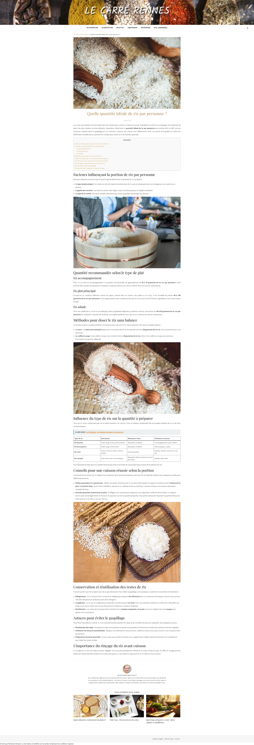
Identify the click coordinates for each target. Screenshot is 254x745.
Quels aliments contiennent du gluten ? (89, 720)
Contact (177, 739)
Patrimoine (145, 28)
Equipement (133, 28)
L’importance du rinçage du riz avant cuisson (89, 168)
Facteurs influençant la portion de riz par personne (92, 144)
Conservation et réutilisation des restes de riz (90, 163)
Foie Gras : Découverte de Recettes (124, 720)
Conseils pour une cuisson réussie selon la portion (91, 161)
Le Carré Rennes (127, 11)
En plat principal (82, 151)
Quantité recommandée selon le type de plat (89, 146)
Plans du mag (169, 739)
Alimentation (107, 28)
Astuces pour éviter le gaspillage (85, 166)
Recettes (120, 28)
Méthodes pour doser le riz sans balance (88, 156)
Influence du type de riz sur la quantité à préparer (91, 158)
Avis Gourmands (160, 28)
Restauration (92, 28)
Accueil (76, 34)
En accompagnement (84, 149)
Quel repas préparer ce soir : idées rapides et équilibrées (160, 721)
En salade (80, 153)
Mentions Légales (158, 739)
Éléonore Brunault (127, 675)
